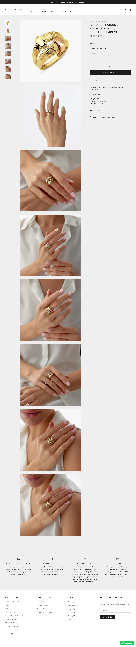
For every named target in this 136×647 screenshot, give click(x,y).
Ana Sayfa (32, 8)
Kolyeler (32, 11)
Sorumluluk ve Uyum (12, 626)
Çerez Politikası (10, 612)
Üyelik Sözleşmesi (11, 619)
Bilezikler (91, 8)
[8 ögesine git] (8, 76)
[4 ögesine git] (8, 46)
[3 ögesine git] (8, 38)
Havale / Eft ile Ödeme (75, 616)
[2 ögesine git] (8, 31)
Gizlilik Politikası (10, 605)
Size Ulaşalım (72, 612)
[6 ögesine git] (8, 61)
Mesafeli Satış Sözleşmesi (14, 616)
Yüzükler (63, 8)
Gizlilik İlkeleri (9, 609)
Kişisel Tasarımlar (70, 11)
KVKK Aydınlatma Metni (13, 602)
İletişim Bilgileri (73, 609)
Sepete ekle (110, 66)
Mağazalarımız (72, 605)
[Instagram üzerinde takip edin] (12, 634)
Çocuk (43, 11)
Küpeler (104, 8)
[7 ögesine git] (8, 69)
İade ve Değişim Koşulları (45, 612)
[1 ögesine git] (8, 23)
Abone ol (107, 617)
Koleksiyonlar (48, 8)
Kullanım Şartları (42, 609)
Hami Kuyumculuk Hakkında (77, 602)
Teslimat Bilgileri (42, 605)
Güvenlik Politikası (11, 623)
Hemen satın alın (110, 73)
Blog (69, 619)
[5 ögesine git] (8, 54)
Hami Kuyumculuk (98, 21)
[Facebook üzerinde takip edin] (6, 634)
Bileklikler (77, 8)
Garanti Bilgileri (42, 602)
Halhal (54, 11)
